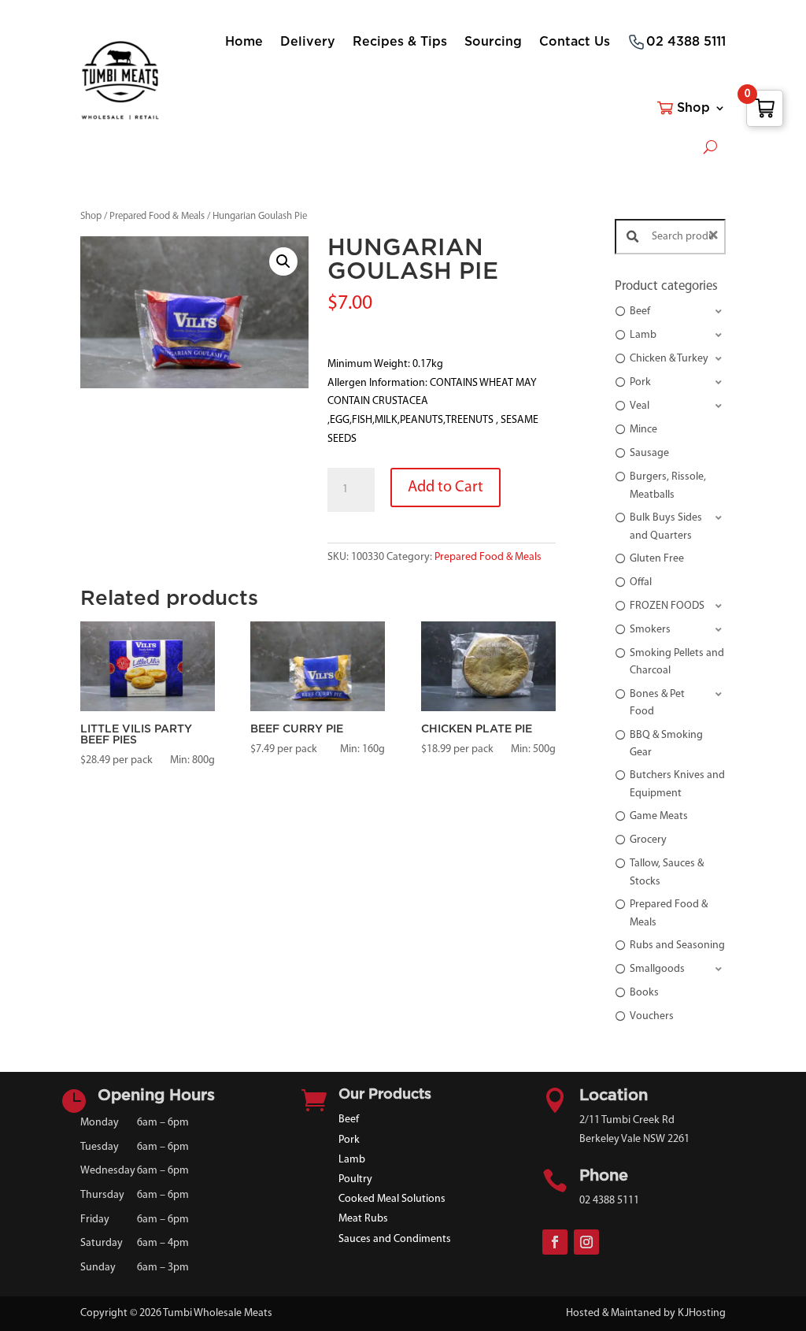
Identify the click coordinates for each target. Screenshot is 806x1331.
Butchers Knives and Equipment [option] (677, 784)
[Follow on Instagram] (586, 1242)
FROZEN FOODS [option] (667, 606)
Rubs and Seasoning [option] (677, 945)
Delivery (307, 41)
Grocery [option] (648, 840)
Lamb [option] (643, 335)
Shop (693, 108)
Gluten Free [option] (657, 559)
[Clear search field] (715, 236)
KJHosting (702, 1313)
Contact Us (574, 41)
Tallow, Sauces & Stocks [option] (667, 872)
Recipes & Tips (400, 41)
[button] (283, 261)
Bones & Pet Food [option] (657, 702)
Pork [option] (640, 382)
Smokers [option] (650, 630)
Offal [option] (641, 582)
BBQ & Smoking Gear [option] (666, 743)
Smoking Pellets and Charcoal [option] (677, 662)
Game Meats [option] (659, 816)
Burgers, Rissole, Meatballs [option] (668, 485)
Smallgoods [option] (657, 969)
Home (244, 41)
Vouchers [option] (652, 1016)
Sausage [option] (649, 453)
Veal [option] (639, 406)
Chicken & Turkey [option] (669, 359)
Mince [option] (643, 430)
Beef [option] (640, 311)
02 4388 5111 (686, 41)
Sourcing (493, 41)
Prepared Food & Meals (157, 216)
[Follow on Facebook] (555, 1242)
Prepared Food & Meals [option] (669, 913)
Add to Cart (445, 487)
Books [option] (644, 993)
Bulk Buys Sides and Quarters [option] (666, 526)
